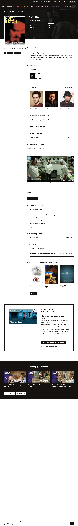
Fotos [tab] (35, 148)
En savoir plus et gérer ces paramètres (12, 524)
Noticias (21, 6)
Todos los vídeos (21, 393)
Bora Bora (63, 285)
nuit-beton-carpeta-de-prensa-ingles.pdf (43, 253)
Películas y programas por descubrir (15, 48)
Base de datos (41, 6)
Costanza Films (51, 23)
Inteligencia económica (52, 6)
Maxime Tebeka (34, 109)
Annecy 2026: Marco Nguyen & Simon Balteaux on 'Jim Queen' (61, 385)
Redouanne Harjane (66, 109)
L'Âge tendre (45, 316)
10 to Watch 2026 (56, 1)
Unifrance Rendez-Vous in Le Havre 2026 (41, 1)
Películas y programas (11, 6)
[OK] (72, 523)
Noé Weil (49, 20)
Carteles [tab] (41, 148)
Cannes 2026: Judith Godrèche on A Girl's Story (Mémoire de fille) (39, 385)
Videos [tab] (29, 148)
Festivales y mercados (30, 6)
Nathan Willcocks (50, 109)
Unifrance (62, 6)
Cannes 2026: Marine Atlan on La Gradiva (14, 385)
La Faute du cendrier (36, 285)
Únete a (69, 6)
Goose (47, 286)
